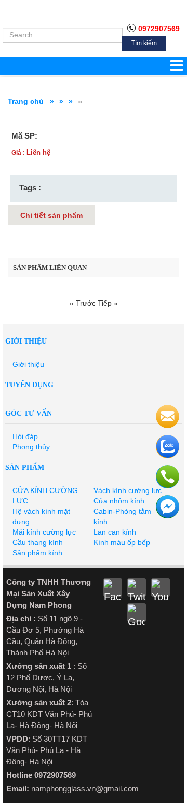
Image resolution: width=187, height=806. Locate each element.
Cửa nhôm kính (119, 501)
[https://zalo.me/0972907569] (167, 476)
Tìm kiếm (144, 43)
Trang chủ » (31, 101)
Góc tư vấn (28, 413)
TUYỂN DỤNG (29, 385)
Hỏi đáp (25, 436)
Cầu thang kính (37, 542)
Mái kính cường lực (44, 532)
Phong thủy (31, 447)
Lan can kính (115, 532)
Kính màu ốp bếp (122, 542)
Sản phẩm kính (37, 553)
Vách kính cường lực (128, 490)
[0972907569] (167, 446)
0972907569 (159, 28)
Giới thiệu (26, 341)
